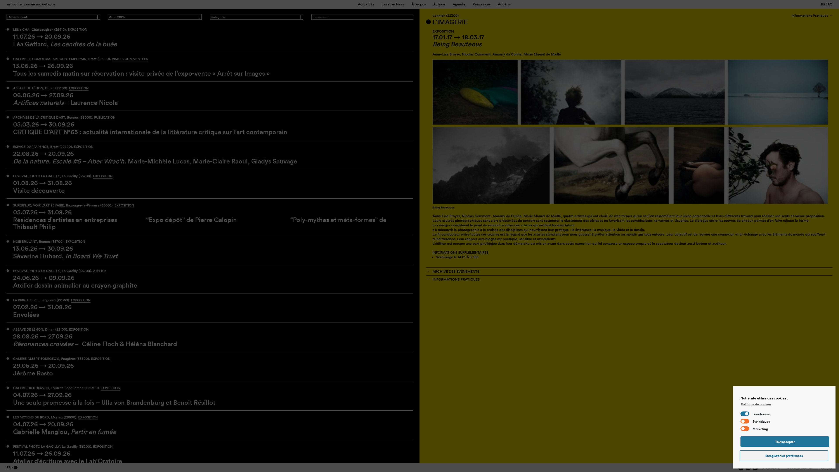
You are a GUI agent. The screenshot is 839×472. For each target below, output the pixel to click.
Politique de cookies (756, 404)
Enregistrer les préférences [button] (784, 456)
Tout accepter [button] (785, 442)
